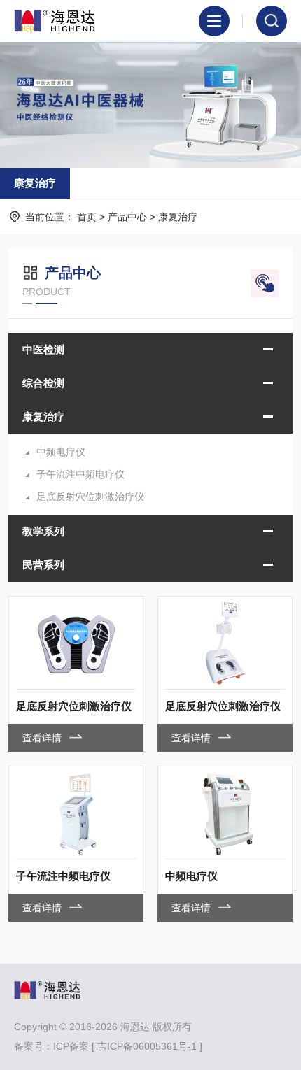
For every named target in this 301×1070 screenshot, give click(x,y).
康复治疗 (35, 183)
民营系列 (43, 565)
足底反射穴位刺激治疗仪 (90, 496)
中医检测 (43, 349)
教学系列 (43, 531)
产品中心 (127, 216)
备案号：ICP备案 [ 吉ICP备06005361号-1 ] (108, 1046)
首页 (87, 216)
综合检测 (43, 383)
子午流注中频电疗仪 (80, 474)
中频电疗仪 (60, 451)
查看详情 (43, 737)
